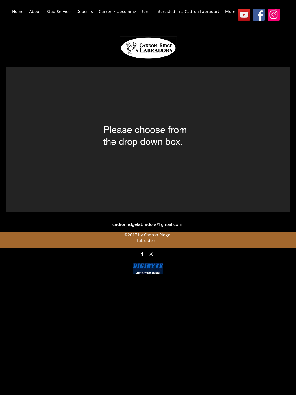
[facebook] (259, 15)
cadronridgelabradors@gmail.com (147, 224)
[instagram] (274, 15)
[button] (276, 9)
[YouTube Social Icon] (244, 15)
